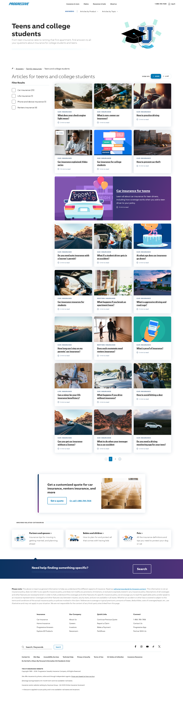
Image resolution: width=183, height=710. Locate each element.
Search (142, 569)
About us (113, 4)
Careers (72, 623)
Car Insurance (42, 619)
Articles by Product (88, 11)
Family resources (34, 69)
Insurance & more (72, 4)
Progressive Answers (45, 627)
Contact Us (137, 623)
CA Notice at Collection (115, 657)
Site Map (36, 657)
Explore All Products (45, 631)
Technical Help (68, 657)
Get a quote (57, 500)
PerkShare (101, 631)
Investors (73, 627)
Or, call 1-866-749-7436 (80, 500)
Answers (69, 11)
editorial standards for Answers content (130, 589)
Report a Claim (103, 623)
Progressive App (139, 627)
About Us (73, 619)
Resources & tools (99, 4)
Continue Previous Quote (107, 619)
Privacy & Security (83, 657)
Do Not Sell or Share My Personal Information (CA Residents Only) (46, 661)
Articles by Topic (109, 11)
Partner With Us (139, 631)
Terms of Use (98, 657)
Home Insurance (43, 623)
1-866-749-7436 (160, 5)
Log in (173, 4)
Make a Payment (104, 627)
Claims (86, 4)
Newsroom (73, 631)
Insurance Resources (134, 657)
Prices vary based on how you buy (82, 676)
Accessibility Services (51, 657)
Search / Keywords (34, 647)
